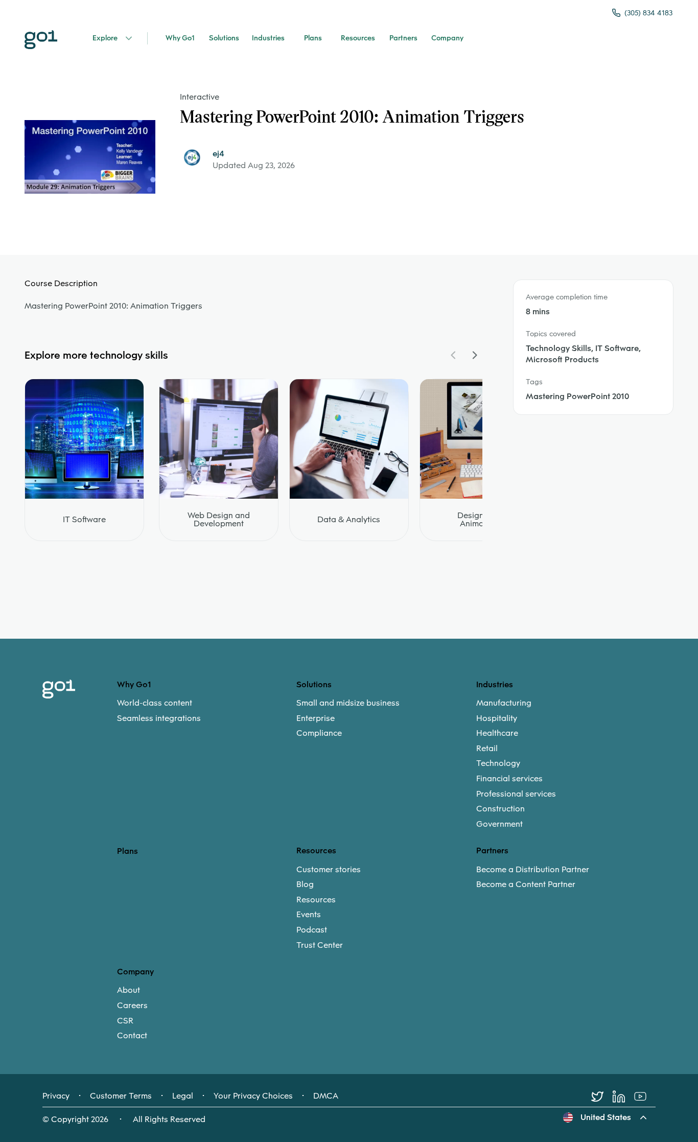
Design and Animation (479, 519)
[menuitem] (206, 710)
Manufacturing (503, 703)
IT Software (84, 520)
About (128, 990)
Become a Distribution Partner (532, 869)
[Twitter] (602, 1096)
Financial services (509, 778)
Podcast (311, 930)
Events (308, 914)
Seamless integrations (159, 718)
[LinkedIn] (623, 1096)
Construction (500, 808)
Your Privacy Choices (253, 1096)
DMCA (325, 1096)
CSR (125, 1021)
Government (499, 824)
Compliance (319, 733)
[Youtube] (645, 1096)
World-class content (154, 703)
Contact (132, 1035)
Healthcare (497, 733)
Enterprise (315, 718)
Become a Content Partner (525, 884)
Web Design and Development (219, 519)
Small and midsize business (348, 703)
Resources (316, 899)
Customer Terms (121, 1096)
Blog (305, 884)
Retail (487, 748)
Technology (498, 763)
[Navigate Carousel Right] (474, 355)
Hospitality (496, 718)
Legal (182, 1096)
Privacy (55, 1096)
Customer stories (328, 869)
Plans (127, 851)
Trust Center (319, 945)
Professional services (516, 794)
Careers (132, 1005)
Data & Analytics (348, 520)
